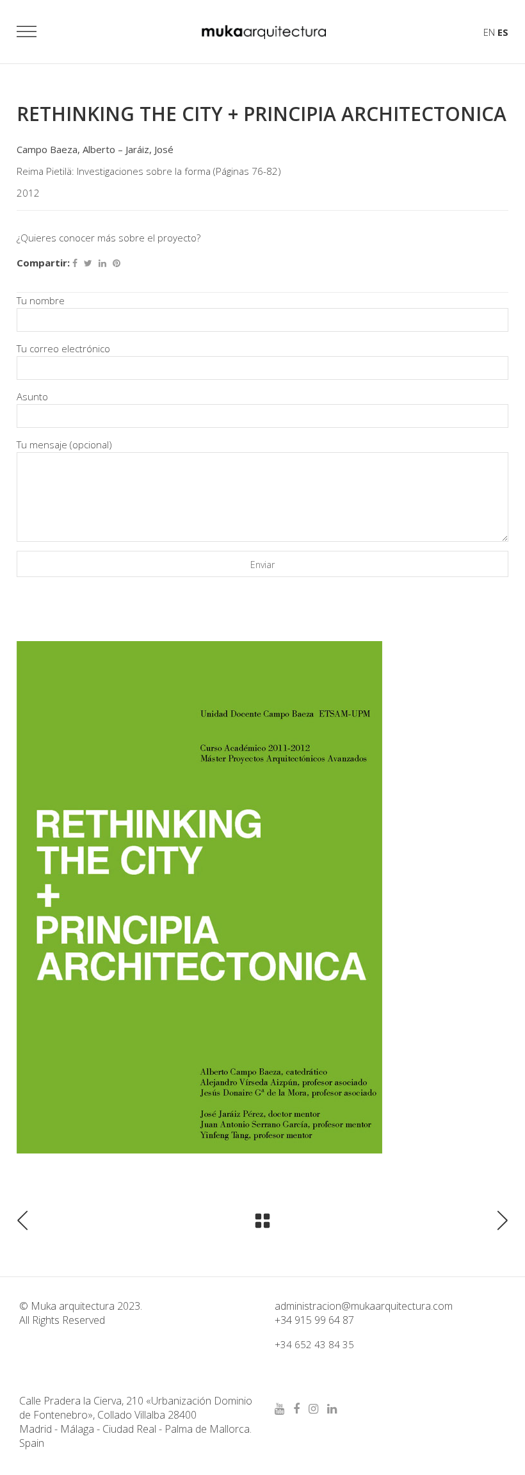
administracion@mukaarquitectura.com (364, 1306)
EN (489, 32)
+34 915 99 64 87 (314, 1320)
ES (502, 32)
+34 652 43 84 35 (314, 1344)
